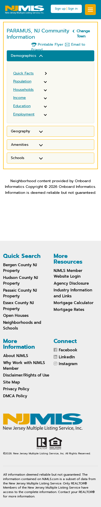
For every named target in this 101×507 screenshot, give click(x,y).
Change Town (83, 33)
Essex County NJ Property (18, 305)
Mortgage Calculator (73, 303)
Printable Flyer (50, 44)
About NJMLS (15, 356)
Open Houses (15, 315)
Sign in (73, 8)
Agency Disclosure (71, 283)
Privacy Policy (16, 389)
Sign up (60, 8)
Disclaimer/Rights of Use (26, 375)
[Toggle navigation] (90, 9)
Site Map (11, 382)
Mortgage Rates (69, 309)
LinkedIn (67, 357)
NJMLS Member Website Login (68, 273)
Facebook (68, 350)
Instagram (68, 364)
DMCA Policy (15, 396)
